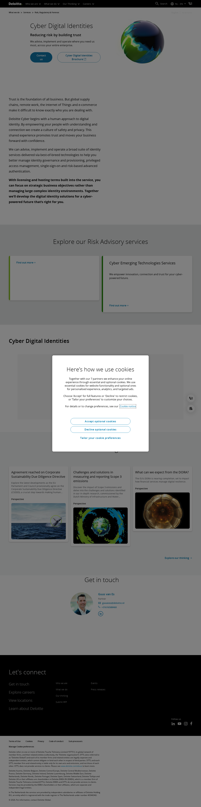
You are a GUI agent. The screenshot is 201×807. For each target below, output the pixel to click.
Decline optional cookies (100, 429)
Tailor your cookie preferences (100, 438)
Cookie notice (128, 406)
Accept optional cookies (100, 421)
